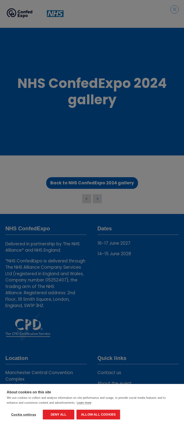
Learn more (84, 402)
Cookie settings (23, 414)
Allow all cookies (98, 414)
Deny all (59, 414)
